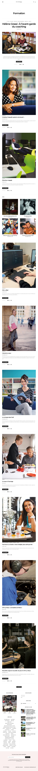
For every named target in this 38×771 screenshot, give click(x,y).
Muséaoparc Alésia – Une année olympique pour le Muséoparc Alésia (31, 718)
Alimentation (7, 719)
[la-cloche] (9, 704)
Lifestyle (29, 21)
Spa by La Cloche (13, 745)
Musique (14, 741)
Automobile (7, 720)
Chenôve (14, 728)
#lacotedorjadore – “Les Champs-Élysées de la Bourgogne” (30, 723)
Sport (5, 746)
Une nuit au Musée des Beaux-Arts (10, 216)
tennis (9, 746)
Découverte (7, 736)
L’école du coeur (6, 353)
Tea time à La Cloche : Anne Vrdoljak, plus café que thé (17, 544)
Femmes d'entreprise (21, 21)
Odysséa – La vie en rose (30, 733)
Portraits (3, 178)
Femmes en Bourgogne (10, 737)
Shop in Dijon (5, 745)
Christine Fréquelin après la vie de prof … (13, 117)
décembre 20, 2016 (5, 672)
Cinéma (12, 729)
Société (3, 479)
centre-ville (8, 728)
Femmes (12, 736)
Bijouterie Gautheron (10, 723)
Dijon (12, 733)
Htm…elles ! (5, 290)
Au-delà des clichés (28, 216)
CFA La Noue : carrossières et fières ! (12, 607)
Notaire (5, 742)
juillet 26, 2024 (28, 725)
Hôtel (14, 740)
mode (10, 741)
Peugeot (13, 742)
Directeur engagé (7, 180)
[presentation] (22, 696)
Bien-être (15, 21)
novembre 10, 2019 (28, 236)
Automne (13, 719)
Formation (26, 21)
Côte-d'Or (5, 732)
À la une (8, 21)
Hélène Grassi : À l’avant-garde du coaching (19, 25)
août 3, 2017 (4, 483)
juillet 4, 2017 (4, 546)
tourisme (13, 746)
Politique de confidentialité (30, 767)
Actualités (11, 21)
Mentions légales (19, 767)
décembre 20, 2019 (10, 236)
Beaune (12, 720)
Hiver (10, 740)
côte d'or (7, 733)
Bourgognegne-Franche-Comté (9, 727)
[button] (21, 697)
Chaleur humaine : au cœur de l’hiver (10, 235)
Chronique (7, 729)
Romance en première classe (27, 235)
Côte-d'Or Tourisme (12, 732)
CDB (4, 728)
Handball (6, 740)
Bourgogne (10, 724)
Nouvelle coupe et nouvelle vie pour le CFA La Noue (16, 670)
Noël (9, 742)
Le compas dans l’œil (8, 417)
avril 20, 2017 (4, 609)
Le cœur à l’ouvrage (7, 481)
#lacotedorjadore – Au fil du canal (30, 729)
